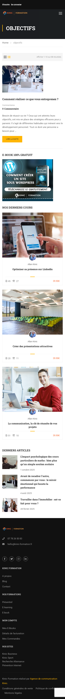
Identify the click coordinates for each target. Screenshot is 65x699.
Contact (6, 586)
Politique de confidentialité (49, 688)
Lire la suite (12, 139)
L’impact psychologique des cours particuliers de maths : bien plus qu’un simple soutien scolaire (39, 460)
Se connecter (16, 5)
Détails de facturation (13, 633)
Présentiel (7, 602)
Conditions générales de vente (17, 688)
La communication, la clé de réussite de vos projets (32, 425)
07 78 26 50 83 (15, 538)
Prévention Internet (11, 665)
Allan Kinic (32, 264)
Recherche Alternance (13, 661)
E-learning (7, 607)
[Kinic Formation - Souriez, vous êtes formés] (15, 13)
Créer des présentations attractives (32, 346)
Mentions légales (13, 693)
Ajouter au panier (32, 235)
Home (5, 42)
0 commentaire (10, 108)
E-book (5, 612)
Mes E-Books (9, 628)
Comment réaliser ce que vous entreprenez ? (30, 99)
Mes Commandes (11, 638)
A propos (6, 576)
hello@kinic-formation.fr (20, 544)
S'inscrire (6, 5)
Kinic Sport (7, 657)
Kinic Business (9, 654)
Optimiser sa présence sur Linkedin (32, 269)
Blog (4, 581)
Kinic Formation (10, 678)
